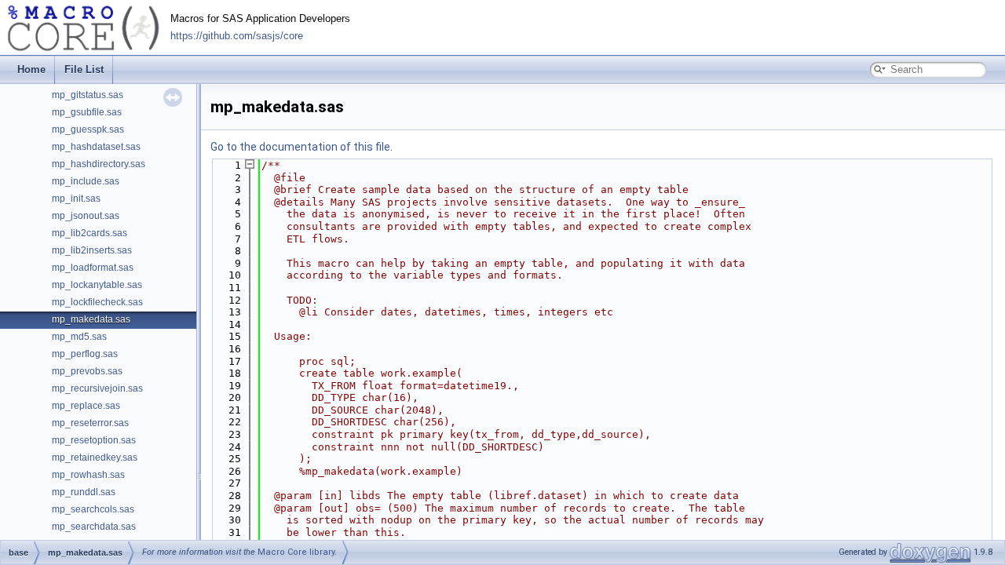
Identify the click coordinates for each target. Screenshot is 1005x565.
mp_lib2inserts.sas (92, 250)
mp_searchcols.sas (93, 509)
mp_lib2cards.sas (89, 233)
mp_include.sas (85, 181)
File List (84, 69)
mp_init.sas (76, 198)
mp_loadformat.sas (92, 267)
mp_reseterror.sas (90, 422)
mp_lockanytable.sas (97, 284)
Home (31, 69)
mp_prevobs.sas (87, 371)
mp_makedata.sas (91, 319)
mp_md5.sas (79, 336)
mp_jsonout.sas (85, 215)
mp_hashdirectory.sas (98, 164)
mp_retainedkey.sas (94, 457)
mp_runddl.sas (83, 492)
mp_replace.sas (86, 405)
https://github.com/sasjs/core (236, 36)
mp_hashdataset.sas (96, 146)
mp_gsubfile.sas (87, 112)
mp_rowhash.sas (88, 474)
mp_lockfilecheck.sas (97, 302)
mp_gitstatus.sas (87, 94)
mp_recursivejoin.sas (97, 388)
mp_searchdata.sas (94, 526)
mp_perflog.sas (85, 353)
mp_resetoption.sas (94, 440)
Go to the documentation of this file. (301, 146)
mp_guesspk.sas (88, 129)
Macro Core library (296, 552)
